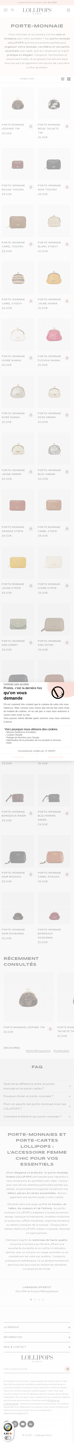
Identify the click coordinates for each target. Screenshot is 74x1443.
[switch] (8, 1438)
